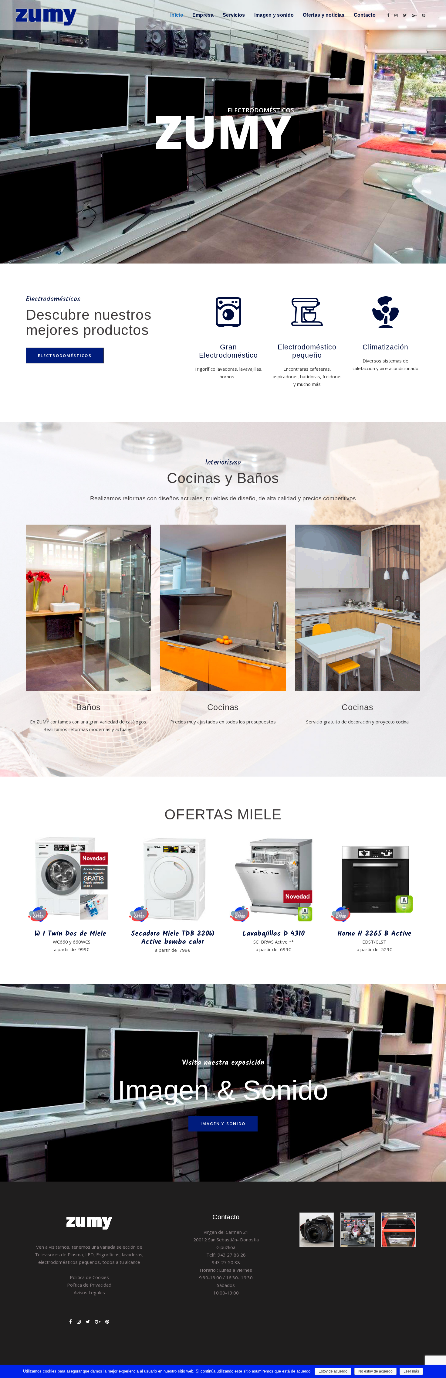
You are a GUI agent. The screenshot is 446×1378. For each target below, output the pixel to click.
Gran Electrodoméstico (228, 351)
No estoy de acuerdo (375, 1371)
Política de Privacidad (89, 1285)
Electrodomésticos (65, 355)
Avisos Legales (89, 1292)
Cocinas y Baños (223, 478)
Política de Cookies (89, 1277)
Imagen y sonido (223, 1123)
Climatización (385, 347)
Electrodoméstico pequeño (307, 351)
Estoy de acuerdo (333, 1371)
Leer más (411, 1371)
